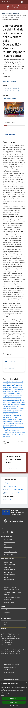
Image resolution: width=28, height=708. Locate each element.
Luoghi (5, 622)
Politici (5, 549)
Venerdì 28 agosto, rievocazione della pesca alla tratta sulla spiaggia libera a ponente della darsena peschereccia (13, 389)
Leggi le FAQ (7, 669)
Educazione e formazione (10, 587)
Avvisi (5, 615)
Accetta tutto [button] (14, 698)
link (6, 695)
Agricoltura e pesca (9, 602)
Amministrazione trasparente (11, 680)
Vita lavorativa (7, 567)
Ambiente (6, 595)
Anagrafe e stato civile (9, 562)
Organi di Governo (8, 539)
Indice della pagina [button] (10, 123)
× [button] (26, 682)
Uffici (5, 544)
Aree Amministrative (9, 542)
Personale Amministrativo (10, 552)
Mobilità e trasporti (9, 580)
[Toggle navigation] (3, 7)
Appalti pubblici (8, 572)
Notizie (5, 610)
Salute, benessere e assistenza (12, 597)
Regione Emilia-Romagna (9, 2)
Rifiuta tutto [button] (14, 702)
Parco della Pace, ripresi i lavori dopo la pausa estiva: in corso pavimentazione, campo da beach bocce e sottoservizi (13, 384)
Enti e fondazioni (8, 547)
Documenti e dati (8, 554)
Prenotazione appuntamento (11, 664)
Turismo (6, 577)
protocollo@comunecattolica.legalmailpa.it (12, 650)
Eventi (5, 624)
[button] (14, 705)
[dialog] (14, 694)
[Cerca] (25, 7)
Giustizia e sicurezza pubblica (11, 590)
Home (3, 13)
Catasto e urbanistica (9, 574)
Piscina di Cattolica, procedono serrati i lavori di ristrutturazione (13, 424)
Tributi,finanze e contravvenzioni (12, 592)
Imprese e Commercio (9, 569)
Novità (9, 13)
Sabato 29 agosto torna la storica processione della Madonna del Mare (12, 394)
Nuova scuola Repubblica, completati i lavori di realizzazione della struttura (13, 420)
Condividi (5, 81)
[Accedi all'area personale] (21, 2)
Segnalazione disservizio (10, 667)
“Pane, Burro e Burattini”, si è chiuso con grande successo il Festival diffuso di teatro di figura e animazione (13, 410)
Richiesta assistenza (9, 672)
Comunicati (16, 13)
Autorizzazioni (7, 600)
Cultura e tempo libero (9, 564)
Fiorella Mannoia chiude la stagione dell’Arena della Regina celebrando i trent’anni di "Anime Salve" (12, 415)
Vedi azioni (13, 81)
